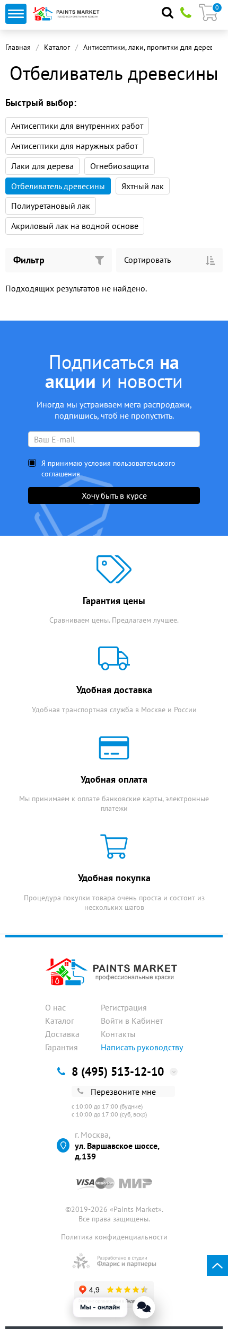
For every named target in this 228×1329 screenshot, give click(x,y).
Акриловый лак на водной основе (74, 225)
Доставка (62, 1034)
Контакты (118, 1034)
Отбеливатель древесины (58, 186)
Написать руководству (142, 1047)
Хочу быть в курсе (114, 495)
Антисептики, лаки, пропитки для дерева (150, 47)
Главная (18, 47)
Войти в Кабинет (132, 1020)
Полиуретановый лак (50, 205)
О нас (55, 1007)
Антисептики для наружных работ (74, 145)
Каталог (57, 47)
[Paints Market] (67, 13)
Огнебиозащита (119, 166)
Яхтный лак (142, 186)
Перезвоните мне (123, 1091)
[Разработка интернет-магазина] (114, 1261)
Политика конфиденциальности (114, 1237)
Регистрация (124, 1007)
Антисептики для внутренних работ (77, 125)
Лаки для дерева (42, 166)
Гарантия (61, 1047)
